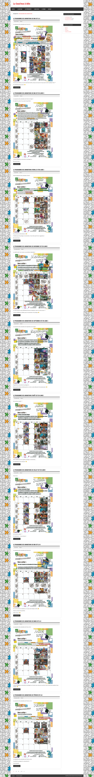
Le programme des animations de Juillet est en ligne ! (29, 470)
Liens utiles (36, 9)
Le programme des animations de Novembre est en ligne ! (30, 246)
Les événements (28, 9)
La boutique (20, 9)
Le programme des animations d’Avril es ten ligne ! (28, 170)
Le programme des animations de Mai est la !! (26, 544)
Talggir (21, 21)
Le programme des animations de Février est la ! (28, 695)
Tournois (66, 30)
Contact (49, 9)
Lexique (13, 775)
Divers (66, 29)
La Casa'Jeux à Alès (21, 3)
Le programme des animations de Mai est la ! (26, 18)
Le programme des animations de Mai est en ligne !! (28, 93)
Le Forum (43, 9)
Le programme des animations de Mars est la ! (27, 621)
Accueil (13, 9)
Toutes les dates (68, 31)
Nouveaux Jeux (68, 19)
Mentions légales (19, 775)
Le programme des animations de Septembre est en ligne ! (30, 321)
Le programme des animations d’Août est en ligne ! (28, 395)
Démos (66, 27)
